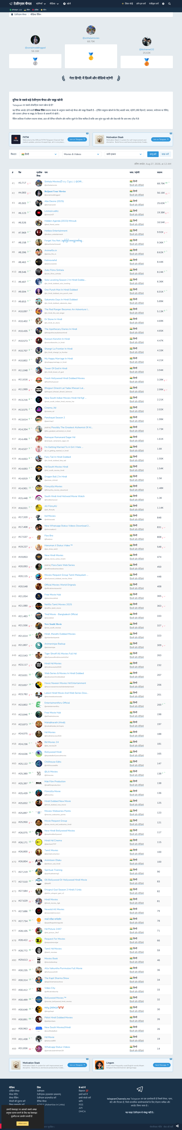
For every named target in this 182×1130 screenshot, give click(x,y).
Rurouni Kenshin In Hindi (57, 339)
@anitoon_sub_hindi (52, 864)
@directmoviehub (51, 598)
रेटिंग (44, 10)
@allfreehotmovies (52, 716)
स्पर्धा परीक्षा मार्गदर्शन (53, 919)
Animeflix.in (51, 250)
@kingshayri (49, 1011)
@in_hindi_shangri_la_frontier (56, 352)
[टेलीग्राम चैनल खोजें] (169, 3)
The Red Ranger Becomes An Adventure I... (67, 309)
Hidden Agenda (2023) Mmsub (60, 220)
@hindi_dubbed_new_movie (55, 805)
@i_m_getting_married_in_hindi (57, 451)
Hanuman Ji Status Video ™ (59, 545)
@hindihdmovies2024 (53, 736)
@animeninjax (50, 647)
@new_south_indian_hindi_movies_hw (59, 401)
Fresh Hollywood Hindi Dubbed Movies (65, 378)
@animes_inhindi (51, 480)
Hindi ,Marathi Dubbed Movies (60, 634)
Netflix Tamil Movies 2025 (58, 604)
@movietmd (49, 618)
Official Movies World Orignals (60, 584)
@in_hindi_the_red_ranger (54, 313)
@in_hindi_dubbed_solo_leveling (57, 283)
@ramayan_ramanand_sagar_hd (57, 441)
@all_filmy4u (50, 510)
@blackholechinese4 (52, 244)
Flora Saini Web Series (63, 565)
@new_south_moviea (53, 628)
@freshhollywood (51, 382)
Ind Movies (50, 516)
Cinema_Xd (50, 407)
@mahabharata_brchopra (54, 726)
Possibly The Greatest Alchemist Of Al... (72, 427)
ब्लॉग (81, 1101)
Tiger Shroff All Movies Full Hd (60, 653)
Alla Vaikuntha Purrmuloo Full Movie (63, 968)
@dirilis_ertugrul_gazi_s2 (54, 893)
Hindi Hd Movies (53, 663)
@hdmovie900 (50, 1041)
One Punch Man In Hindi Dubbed (61, 289)
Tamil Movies (51, 850)
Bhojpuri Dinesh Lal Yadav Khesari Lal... (65, 388)
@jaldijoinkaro (50, 1021)
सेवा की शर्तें (168, 1126)
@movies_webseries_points (55, 814)
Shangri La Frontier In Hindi (59, 348)
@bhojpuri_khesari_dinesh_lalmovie (58, 392)
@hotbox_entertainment (54, 234)
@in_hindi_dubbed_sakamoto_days (58, 303)
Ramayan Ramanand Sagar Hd (60, 437)
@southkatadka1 (51, 1031)
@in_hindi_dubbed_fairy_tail (55, 460)
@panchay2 (49, 421)
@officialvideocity (51, 991)
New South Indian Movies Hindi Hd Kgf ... (65, 398)
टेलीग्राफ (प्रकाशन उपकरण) (49, 1094)
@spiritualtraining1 (52, 873)
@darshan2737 (50, 844)
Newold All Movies (54, 909)
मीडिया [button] (52, 3)
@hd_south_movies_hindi (54, 470)
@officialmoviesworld (53, 588)
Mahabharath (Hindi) (55, 722)
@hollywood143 (51, 972)
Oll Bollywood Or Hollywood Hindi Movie (66, 879)
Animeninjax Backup (55, 643)
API (80, 1108)
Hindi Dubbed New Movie (58, 801)
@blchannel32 (50, 205)
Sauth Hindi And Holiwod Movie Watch (65, 496)
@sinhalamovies (51, 185)
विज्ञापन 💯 (83, 1091)
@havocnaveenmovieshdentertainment (59, 687)
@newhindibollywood (53, 834)
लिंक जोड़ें (128, 3)
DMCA (82, 1111)
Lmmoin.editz (51, 211)
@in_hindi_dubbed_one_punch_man (58, 293)
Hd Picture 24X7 (53, 929)
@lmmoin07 (49, 215)
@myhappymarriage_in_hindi (56, 362)
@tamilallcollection (52, 854)
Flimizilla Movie (53, 791)
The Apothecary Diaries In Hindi (61, 329)
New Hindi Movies (54, 555)
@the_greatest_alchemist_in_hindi (58, 431)
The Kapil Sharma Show (57, 978)
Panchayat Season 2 (55, 417)
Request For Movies (55, 938)
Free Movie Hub (53, 594)
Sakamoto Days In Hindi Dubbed (61, 299)
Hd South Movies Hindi (56, 466)
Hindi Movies (51, 899)
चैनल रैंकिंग (13, 1097)
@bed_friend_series (52, 224)
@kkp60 (48, 883)
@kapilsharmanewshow (54, 982)
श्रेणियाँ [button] (39, 3)
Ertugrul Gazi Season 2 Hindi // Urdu (63, 889)
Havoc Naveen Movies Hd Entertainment (65, 683)
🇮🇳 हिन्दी (133, 181)
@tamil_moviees (51, 952)
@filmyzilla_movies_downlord (56, 490)
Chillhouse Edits (53, 761)
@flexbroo (48, 539)
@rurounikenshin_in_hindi (55, 342)
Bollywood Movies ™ (55, 997)
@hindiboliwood (51, 500)
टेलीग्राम (40, 1091)
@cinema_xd (49, 411)
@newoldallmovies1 (52, 913)
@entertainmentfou (52, 706)
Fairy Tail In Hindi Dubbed (58, 457)
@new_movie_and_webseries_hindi (58, 824)
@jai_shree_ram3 (51, 549)
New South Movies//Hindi (58, 1027)
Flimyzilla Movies (53, 486)
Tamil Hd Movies (53, 948)
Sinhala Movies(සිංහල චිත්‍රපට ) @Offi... (64, 181)
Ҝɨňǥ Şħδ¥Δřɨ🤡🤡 (54, 1007)
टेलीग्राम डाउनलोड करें (46, 1097)
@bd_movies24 (50, 746)
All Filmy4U (51, 506)
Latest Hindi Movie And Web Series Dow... (66, 693)
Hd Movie (49, 1037)
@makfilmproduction (53, 785)
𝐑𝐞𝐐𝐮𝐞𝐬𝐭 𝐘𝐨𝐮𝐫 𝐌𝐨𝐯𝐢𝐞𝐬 (55, 191)
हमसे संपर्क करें (85, 1097)
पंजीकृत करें (154, 3)
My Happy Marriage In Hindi (59, 358)
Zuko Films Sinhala (54, 270)
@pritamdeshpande (52, 637)
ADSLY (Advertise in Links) (51, 1104)
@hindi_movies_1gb (52, 903)
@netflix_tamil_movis (53, 608)
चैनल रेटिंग (13, 1094)
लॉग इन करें (141, 3)
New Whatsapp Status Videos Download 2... (67, 525)
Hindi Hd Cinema (53, 840)
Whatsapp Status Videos (57, 1047)
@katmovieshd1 (51, 264)
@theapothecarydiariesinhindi (56, 333)
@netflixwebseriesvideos (54, 569)
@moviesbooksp (51, 962)
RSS (81, 1104)
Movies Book (51, 958)
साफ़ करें (165, 154)
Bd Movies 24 (52, 742)
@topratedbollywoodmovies (55, 755)
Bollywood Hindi (53, 752)
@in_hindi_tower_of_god (54, 372)
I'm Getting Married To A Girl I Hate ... (64, 447)
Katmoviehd (51, 260)
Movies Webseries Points (58, 811)
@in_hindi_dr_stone (52, 323)
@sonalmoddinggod (52, 195)
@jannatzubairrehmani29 (54, 1050)
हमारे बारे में (83, 1094)
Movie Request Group (56, 820)
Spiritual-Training (53, 870)
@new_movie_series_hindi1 (55, 559)
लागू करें (153, 154)
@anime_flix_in (50, 254)
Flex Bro (49, 535)
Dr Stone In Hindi (53, 319)
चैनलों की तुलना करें (17, 1101)
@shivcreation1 (50, 529)
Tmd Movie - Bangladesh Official (61, 614)
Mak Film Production (55, 781)
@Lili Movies (51, 771)
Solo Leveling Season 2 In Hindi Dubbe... (65, 280)
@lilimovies (49, 775)
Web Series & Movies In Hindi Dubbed (64, 673)
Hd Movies (50, 732)
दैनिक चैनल (41, 1101)
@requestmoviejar (51, 942)
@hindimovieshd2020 (53, 667)
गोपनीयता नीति (156, 1126)
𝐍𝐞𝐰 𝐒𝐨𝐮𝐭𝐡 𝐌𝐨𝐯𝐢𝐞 (53, 624)
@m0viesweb (50, 519)
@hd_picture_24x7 (52, 932)
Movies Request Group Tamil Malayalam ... (66, 575)
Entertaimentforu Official (57, 702)
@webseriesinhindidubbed (55, 677)
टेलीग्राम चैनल (20, 14)
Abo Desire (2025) (54, 201)
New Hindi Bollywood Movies (60, 830)
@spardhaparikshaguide (54, 923)
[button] (163, 3)
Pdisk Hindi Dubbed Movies (59, 1017)
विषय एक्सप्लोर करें (16, 1104)
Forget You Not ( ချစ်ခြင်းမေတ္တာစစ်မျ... (64, 240)
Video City (50, 988)
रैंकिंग (28, 10)
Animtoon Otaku (53, 860)
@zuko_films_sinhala (53, 274)
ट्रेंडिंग (36, 10)
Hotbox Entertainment (56, 230)
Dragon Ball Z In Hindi (56, 476)
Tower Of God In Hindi (56, 368)
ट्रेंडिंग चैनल (14, 1091)
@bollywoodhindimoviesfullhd (56, 657)
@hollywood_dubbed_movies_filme (58, 578)
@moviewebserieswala (53, 696)
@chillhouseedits (51, 765)
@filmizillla (49, 795)
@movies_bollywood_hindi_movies (58, 1001)
